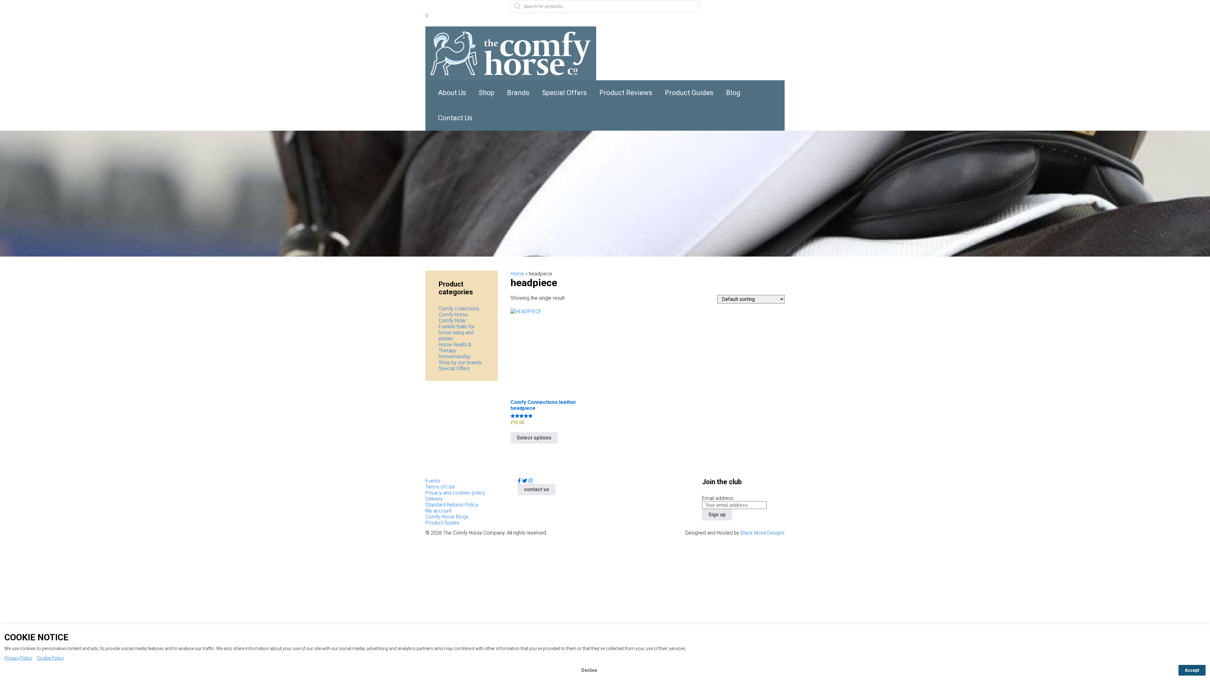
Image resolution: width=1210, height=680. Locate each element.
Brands (518, 93)
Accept (1192, 670)
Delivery (434, 499)
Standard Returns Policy (451, 505)
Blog (733, 93)
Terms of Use (440, 487)
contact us (536, 489)
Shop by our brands (460, 363)
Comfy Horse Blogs (447, 517)
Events (432, 481)
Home (517, 274)
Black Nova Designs (762, 533)
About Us (452, 93)
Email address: (718, 498)
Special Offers (564, 93)
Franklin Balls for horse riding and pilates (457, 333)
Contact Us (455, 118)
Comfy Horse (453, 315)
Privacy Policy (18, 657)
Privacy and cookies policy (455, 493)
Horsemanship (454, 357)
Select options (534, 438)
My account (438, 511)
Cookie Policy (50, 657)
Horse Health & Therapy (455, 348)
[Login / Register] (434, 16)
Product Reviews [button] (625, 93)
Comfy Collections (459, 309)
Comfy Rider (452, 321)
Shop (486, 93)
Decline (589, 670)
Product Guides (689, 93)
